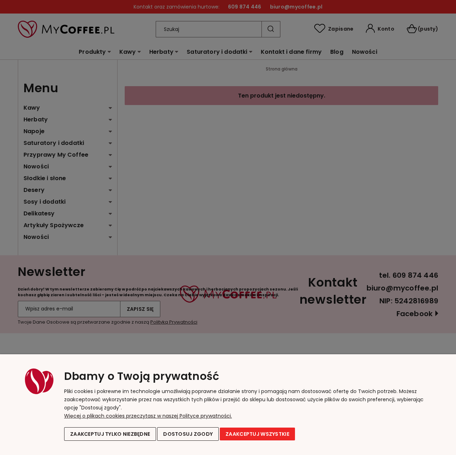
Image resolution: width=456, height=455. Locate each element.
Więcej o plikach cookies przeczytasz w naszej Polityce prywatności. (148, 415)
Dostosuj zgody (188, 434)
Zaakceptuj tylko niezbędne (110, 434)
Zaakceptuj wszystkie (257, 434)
